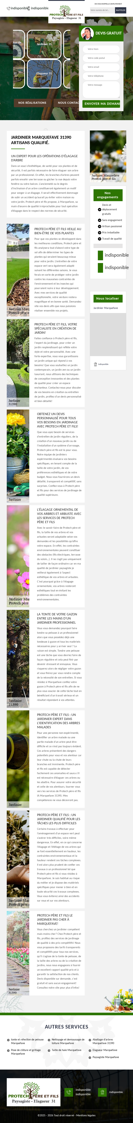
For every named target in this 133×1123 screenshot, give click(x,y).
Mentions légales (85, 1115)
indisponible (18, 8)
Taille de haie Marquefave (66, 1050)
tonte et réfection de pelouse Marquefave (27, 1041)
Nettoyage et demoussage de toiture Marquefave (68, 1041)
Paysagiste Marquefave (106, 1057)
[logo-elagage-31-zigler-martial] (66, 11)
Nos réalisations (32, 103)
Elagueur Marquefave (105, 1050)
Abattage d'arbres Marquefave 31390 (103, 1041)
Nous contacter (71, 103)
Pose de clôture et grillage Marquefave (26, 1052)
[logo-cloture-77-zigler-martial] (33, 1092)
